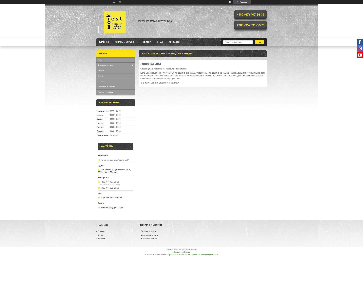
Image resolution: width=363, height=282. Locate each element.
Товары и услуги (124, 42)
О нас (160, 42)
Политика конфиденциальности (205, 255)
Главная (104, 42)
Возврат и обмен (105, 92)
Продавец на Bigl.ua (181, 252)
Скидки (147, 42)
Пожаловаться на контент (180, 255)
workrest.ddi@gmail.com (112, 207)
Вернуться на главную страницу (161, 82)
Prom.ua (194, 250)
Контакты (174, 42)
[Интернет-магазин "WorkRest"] (114, 21)
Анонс (101, 60)
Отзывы (101, 81)
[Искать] (259, 42)
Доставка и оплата (106, 86)
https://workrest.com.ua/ (111, 197)
